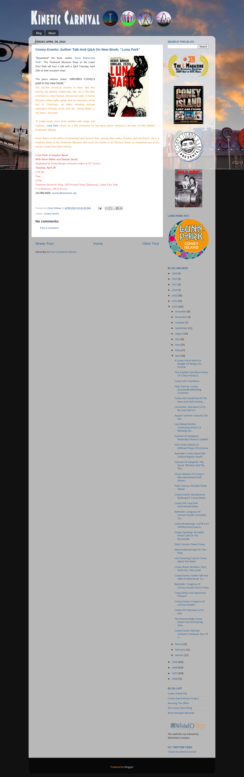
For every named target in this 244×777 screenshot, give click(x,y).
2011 (175, 301)
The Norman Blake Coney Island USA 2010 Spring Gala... (189, 622)
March (179, 644)
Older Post (150, 244)
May (178, 350)
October (180, 322)
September (181, 328)
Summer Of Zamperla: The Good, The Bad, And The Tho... (189, 465)
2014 (175, 290)
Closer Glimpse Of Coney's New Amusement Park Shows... (189, 477)
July (177, 339)
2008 (175, 667)
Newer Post (44, 244)
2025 (175, 279)
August (179, 333)
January (179, 655)
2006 (175, 679)
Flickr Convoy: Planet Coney (190, 544)
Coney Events (51, 213)
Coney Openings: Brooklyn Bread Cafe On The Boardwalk (189, 536)
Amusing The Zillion (178, 703)
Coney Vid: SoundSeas (187, 381)
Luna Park (52, 125)
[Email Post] (99, 208)
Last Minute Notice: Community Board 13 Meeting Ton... (188, 427)
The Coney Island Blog (180, 708)
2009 (175, 662)
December (181, 311)
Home (98, 244)
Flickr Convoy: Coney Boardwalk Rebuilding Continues (188, 390)
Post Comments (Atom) (63, 252)
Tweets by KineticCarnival (182, 752)
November (181, 317)
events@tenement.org (64, 193)
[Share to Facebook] (117, 208)
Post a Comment (49, 228)
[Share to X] (114, 208)
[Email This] (106, 208)
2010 (175, 306)
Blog (39, 33)
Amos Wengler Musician (181, 713)
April (178, 355)
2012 (175, 295)
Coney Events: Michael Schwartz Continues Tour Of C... (191, 634)
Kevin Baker (82, 58)
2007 (175, 673)
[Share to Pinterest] (121, 208)
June (178, 344)
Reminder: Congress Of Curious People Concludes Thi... (190, 515)
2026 (175, 273)
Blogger (128, 767)
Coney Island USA (177, 693)
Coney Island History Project (183, 698)
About (51, 33)
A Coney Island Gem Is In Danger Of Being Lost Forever (188, 364)
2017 (175, 284)
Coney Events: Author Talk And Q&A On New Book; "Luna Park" (87, 49)
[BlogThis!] (110, 208)
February (180, 649)
